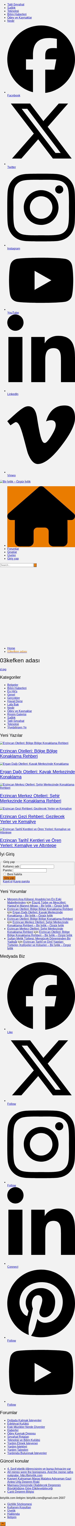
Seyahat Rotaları (18, 1436)
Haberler (13, 1430)
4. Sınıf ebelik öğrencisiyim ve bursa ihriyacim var (39, 1468)
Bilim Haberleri (17, 14)
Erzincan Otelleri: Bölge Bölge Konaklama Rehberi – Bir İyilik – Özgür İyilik (39, 933)
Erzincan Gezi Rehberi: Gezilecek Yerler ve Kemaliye (32, 819)
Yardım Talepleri (17, 1449)
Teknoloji (13, 11)
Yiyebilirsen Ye (17, 727)
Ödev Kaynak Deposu (21, 1433)
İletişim (11, 1517)
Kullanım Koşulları (19, 1507)
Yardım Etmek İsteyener (22, 1443)
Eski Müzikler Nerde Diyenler (26, 1426)
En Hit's (12, 691)
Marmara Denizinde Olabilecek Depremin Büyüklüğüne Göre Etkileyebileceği (34, 1487)
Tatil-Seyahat (15, 4)
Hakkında (13, 1513)
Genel (11, 694)
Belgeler (12, 684)
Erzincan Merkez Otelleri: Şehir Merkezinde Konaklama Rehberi (30, 798)
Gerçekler (13, 697)
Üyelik (11, 1510)
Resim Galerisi (16, 714)
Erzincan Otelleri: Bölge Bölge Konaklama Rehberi (28, 753)
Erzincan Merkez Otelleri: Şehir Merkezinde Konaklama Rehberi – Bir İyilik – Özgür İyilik (37, 924)
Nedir (10, 20)
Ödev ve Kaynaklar (19, 17)
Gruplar (12, 552)
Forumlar (13, 548)
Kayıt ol (8, 881)
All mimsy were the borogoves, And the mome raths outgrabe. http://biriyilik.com (40, 1473)
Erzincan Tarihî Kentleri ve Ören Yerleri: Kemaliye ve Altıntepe (30, 843)
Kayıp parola (21, 881)
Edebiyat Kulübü (18, 1423)
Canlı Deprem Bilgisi (20, 1491)
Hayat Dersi (15, 701)
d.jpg (3, 669)
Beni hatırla (14, 874)
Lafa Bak (13, 704)
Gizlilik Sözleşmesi (19, 1504)
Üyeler (11, 555)
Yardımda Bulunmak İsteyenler (27, 1453)
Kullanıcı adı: (11, 866)
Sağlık (11, 7)
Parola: (8, 870)
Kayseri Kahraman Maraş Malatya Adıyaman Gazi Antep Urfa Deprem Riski (39, 1480)
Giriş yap (13, 558)
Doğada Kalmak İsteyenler (24, 1420)
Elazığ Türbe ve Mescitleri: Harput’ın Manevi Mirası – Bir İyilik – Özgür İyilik (38, 904)
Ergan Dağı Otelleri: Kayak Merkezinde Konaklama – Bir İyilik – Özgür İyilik (35, 914)
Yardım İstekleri (17, 1446)
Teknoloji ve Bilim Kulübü (23, 1440)
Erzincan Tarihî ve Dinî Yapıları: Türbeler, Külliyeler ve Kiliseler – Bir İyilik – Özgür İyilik (39, 945)
